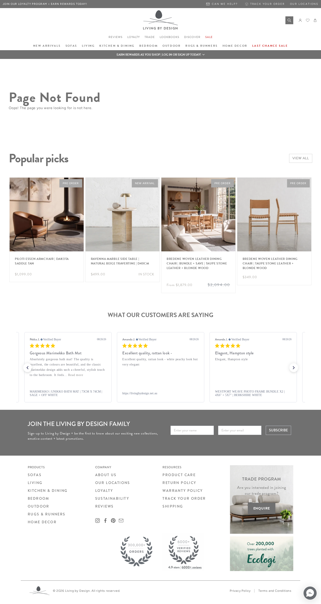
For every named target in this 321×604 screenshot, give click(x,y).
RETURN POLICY (179, 482)
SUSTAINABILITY (112, 498)
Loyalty (133, 37)
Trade (150, 37)
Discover (192, 37)
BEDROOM (38, 498)
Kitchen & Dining (117, 46)
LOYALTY (104, 490)
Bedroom (148, 46)
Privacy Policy (240, 591)
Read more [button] (75, 375)
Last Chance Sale (270, 46)
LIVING (35, 482)
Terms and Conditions (275, 591)
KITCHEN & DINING (47, 490)
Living (88, 46)
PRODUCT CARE (179, 474)
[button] (160, 54)
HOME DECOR (42, 522)
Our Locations (304, 3)
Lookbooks (169, 37)
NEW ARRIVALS (47, 46)
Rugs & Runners (201, 46)
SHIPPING (172, 506)
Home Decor (235, 46)
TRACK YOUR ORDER (184, 498)
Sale (209, 37)
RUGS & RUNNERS (47, 514)
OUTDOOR (38, 506)
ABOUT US (106, 474)
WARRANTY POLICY (182, 490)
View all (300, 158)
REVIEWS (104, 506)
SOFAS (34, 474)
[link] (67, 393)
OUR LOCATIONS (112, 482)
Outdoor (171, 46)
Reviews (116, 37)
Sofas (71, 46)
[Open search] (289, 20)
